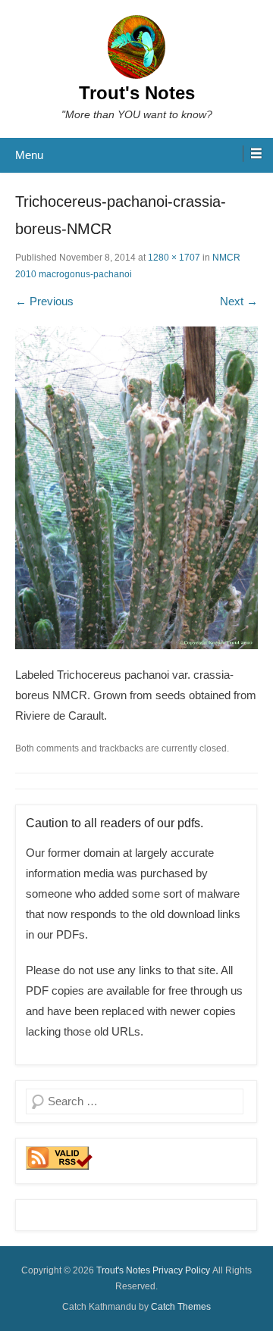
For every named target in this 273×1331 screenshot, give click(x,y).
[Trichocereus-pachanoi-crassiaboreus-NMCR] (136, 488)
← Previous (44, 301)
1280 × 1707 (174, 257)
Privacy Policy (181, 1270)
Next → (239, 301)
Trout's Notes (137, 93)
